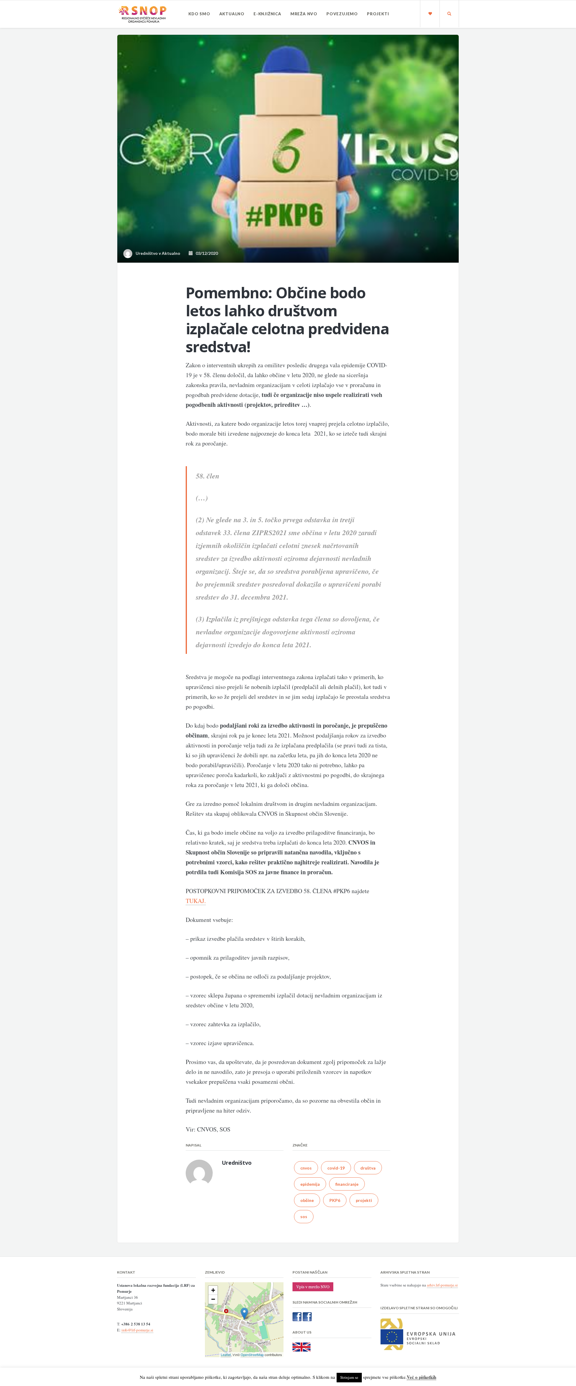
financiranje (346, 1184)
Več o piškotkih (421, 1377)
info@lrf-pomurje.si (137, 1330)
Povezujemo (342, 13)
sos (303, 1216)
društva (368, 1167)
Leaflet (226, 1354)
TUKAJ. (196, 901)
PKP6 (334, 1200)
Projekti (378, 13)
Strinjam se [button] (349, 1377)
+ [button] (213, 1290)
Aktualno (231, 13)
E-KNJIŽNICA (267, 13)
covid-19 (336, 1167)
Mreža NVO (303, 13)
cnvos (306, 1167)
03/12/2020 (205, 253)
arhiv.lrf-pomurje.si (442, 1285)
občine (307, 1200)
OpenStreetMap (252, 1354)
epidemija (310, 1184)
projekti (364, 1200)
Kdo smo (199, 13)
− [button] (213, 1299)
